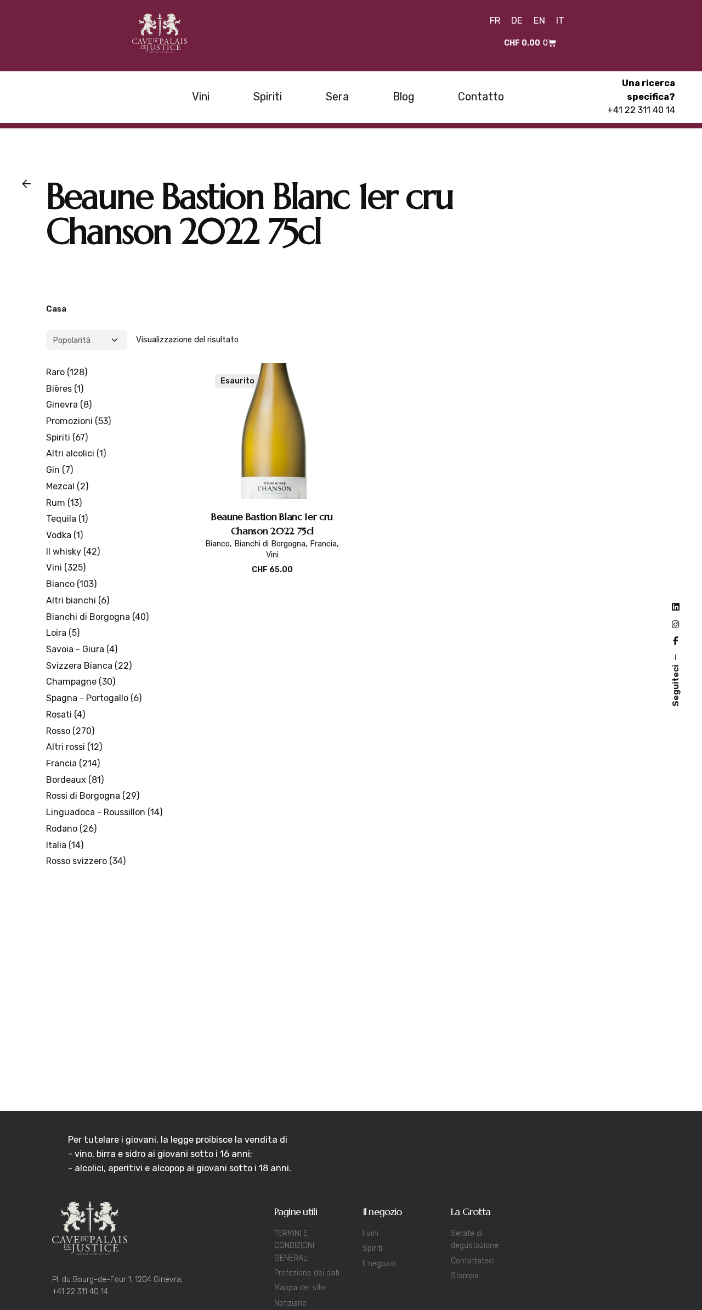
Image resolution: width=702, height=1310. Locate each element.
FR (495, 20)
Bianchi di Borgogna (269, 544)
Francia (323, 544)
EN (539, 20)
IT (560, 20)
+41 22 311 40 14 (641, 110)
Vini (272, 555)
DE (517, 20)
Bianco (217, 544)
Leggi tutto (272, 581)
